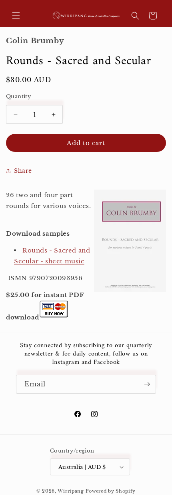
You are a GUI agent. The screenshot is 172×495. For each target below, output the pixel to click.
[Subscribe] (147, 384)
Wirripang (71, 491)
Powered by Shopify (111, 491)
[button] (16, 15)
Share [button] (23, 170)
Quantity (18, 96)
